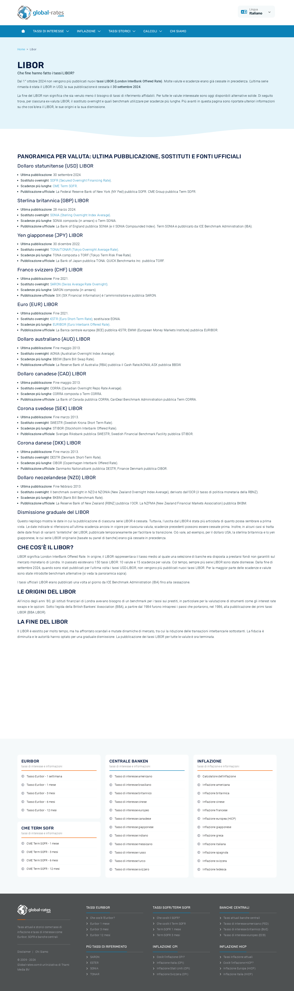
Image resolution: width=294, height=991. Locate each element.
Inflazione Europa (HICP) (239, 968)
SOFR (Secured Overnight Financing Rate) (80, 180)
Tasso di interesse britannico (133, 793)
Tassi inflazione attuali (238, 957)
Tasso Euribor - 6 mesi (41, 802)
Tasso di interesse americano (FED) (246, 923)
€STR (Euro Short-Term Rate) (71, 319)
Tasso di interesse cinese (131, 802)
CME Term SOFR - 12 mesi (43, 869)
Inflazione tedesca (214, 869)
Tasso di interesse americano (133, 776)
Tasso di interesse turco (130, 861)
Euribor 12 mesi (100, 935)
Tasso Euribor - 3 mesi (41, 793)
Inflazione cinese (213, 802)
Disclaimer (24, 951)
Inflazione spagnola (215, 852)
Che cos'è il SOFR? (168, 917)
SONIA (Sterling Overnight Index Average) (80, 215)
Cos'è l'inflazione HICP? (238, 962)
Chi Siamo (178, 31)
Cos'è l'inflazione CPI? (171, 957)
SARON (94, 957)
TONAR (94, 974)
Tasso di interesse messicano (133, 844)
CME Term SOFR (65, 186)
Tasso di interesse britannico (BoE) (245, 929)
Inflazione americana (216, 785)
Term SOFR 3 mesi (168, 935)
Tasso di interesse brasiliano (133, 785)
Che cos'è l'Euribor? (102, 917)
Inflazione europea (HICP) (219, 818)
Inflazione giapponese (217, 827)
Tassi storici (120, 31)
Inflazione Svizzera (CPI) (172, 974)
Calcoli (150, 31)
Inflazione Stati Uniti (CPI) (173, 968)
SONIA (94, 968)
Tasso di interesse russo (130, 852)
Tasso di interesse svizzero (132, 869)
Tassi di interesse (49, 31)
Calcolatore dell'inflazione (219, 776)
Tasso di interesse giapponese (134, 827)
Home (21, 49)
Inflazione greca (213, 835)
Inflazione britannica (216, 793)
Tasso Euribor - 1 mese (41, 785)
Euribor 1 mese (99, 923)
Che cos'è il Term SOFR (171, 923)
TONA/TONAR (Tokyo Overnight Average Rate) (84, 250)
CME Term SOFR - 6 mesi (42, 860)
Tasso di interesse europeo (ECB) (244, 935)
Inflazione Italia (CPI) (170, 962)
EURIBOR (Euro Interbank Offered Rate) (81, 324)
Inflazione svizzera (215, 861)
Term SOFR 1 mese (169, 929)
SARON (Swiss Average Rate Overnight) (79, 284)
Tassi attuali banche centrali (241, 917)
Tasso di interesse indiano (131, 835)
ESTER (94, 962)
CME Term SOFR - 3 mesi (42, 852)
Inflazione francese (215, 810)
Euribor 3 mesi (99, 929)
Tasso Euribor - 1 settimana (44, 776)
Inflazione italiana (214, 844)
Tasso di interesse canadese (133, 818)
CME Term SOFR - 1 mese (43, 843)
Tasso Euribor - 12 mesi (42, 810)
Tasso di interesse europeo (132, 810)
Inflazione (87, 31)
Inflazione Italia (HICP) (238, 974)
